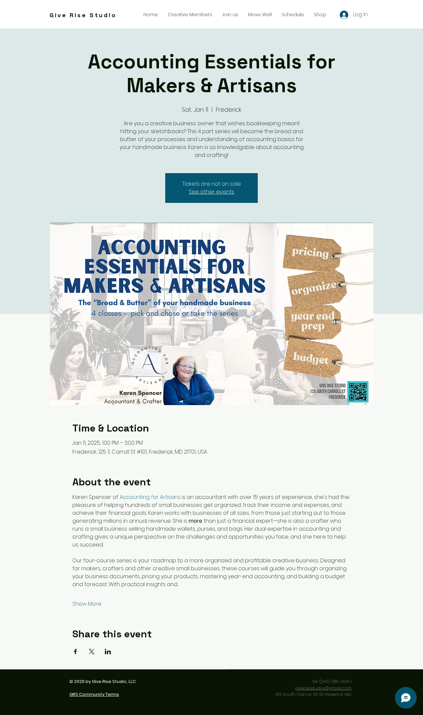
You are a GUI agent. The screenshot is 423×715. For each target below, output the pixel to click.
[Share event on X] (92, 651)
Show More (86, 604)
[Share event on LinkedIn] (108, 651)
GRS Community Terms (94, 694)
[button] (230, 14)
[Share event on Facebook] (75, 651)
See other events (211, 192)
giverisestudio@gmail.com (323, 688)
